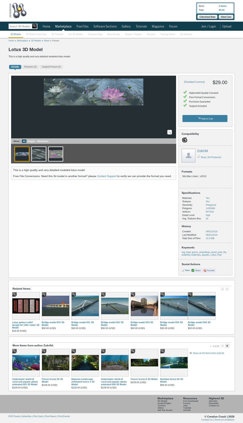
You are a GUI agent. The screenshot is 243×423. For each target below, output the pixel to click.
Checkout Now (207, 17)
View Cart (226, 17)
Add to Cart (207, 118)
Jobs (185, 405)
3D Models (15, 34)
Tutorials (141, 26)
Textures (151, 34)
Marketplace (63, 26)
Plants (47, 40)
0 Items (223, 6)
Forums (186, 403)
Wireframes (42, 141)
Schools (187, 410)
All (24, 141)
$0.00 (222, 10)
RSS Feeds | (15, 416)
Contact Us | (207, 419)
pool (220, 252)
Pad (219, 255)
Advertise (213, 401)
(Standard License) (194, 81)
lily (224, 252)
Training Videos (167, 34)
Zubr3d (202, 151)
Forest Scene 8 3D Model (144, 379)
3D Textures (57, 34)
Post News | (51, 416)
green (195, 252)
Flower (55, 40)
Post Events (64, 416)
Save (187, 270)
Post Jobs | (39, 416)
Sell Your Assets (165, 410)
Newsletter (214, 403)
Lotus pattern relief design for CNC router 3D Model (25, 325)
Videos (161, 408)
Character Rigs (95, 34)
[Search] (34, 26)
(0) (30, 66)
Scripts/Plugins (164, 403)
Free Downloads (190, 401)
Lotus (213, 255)
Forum (173, 26)
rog (183, 252)
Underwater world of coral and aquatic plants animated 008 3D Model (114, 382)
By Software (186, 34)
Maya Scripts (113, 34)
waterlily (186, 255)
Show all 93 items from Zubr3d (208, 353)
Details (15, 66)
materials (196, 255)
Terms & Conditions (224, 419)
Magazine (158, 26)
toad (188, 252)
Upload (226, 26)
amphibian (204, 252)
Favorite (211, 270)
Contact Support (107, 176)
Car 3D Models (75, 34)
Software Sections (105, 26)
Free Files (82, 26)
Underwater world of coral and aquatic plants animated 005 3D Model (25, 382)
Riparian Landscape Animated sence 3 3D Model (83, 382)
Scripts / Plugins (133, 34)
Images (31, 141)
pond (214, 252)
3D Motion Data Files (36, 34)
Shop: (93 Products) (211, 157)
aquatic (205, 255)
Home (46, 26)
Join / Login (208, 26)
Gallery (126, 26)
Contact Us (214, 405)
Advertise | (27, 416)
